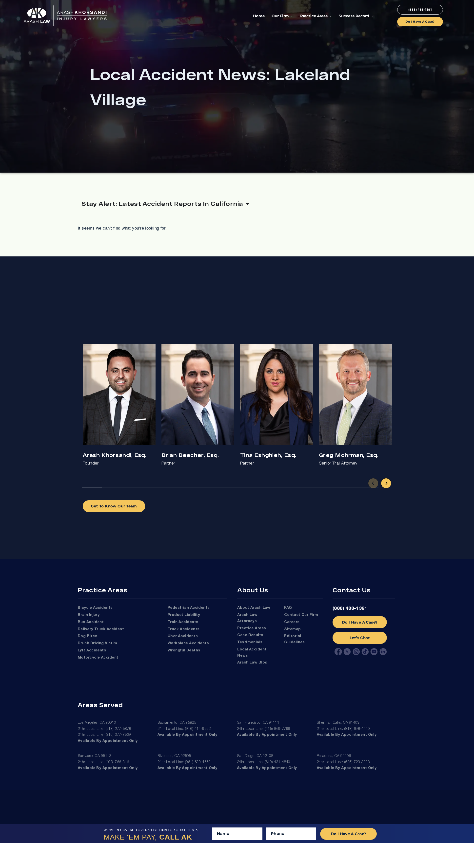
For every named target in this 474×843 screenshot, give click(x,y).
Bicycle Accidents (95, 608)
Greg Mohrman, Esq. (348, 455)
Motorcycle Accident (98, 657)
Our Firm (280, 16)
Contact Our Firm (301, 615)
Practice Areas (314, 16)
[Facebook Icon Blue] (338, 651)
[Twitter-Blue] (347, 651)
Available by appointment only (108, 741)
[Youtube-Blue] (374, 651)
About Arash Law (253, 608)
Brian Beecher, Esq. (190, 455)
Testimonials (249, 642)
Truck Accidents (184, 629)
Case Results (250, 635)
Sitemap (292, 629)
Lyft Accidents (92, 650)
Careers (291, 622)
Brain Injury (88, 615)
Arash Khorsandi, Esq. (114, 455)
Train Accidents (183, 622)
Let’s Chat (360, 637)
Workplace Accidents (188, 643)
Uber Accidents (183, 636)
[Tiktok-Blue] (365, 651)
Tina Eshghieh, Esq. (268, 455)
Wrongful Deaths (184, 650)
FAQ (288, 608)
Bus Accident (91, 622)
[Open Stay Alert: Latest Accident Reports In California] (247, 203)
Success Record (354, 16)
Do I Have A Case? (360, 622)
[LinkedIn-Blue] (383, 651)
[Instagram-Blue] (356, 651)
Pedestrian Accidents (189, 608)
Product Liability (184, 615)
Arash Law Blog (252, 662)
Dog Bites (87, 636)
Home (259, 16)
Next (386, 483)
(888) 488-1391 (350, 608)
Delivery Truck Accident (101, 629)
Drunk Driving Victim (97, 643)
